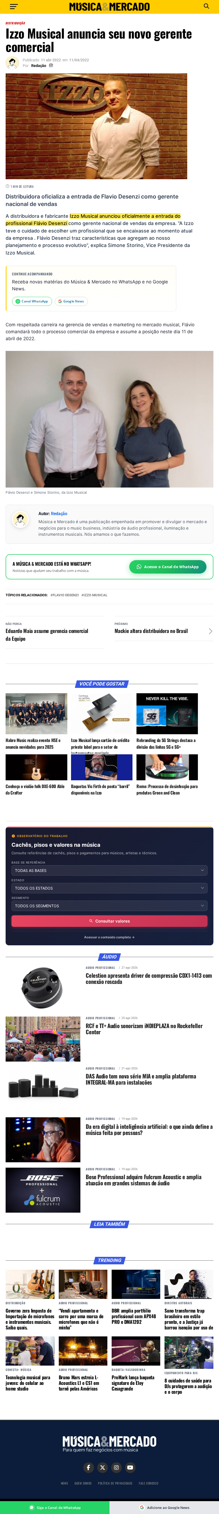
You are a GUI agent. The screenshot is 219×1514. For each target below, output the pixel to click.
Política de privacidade (115, 1483)
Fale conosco (148, 1483)
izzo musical (95, 595)
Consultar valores (112, 921)
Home (64, 1483)
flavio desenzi (66, 595)
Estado (17, 880)
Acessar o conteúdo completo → (109, 937)
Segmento (20, 898)
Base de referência (28, 862)
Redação (38, 65)
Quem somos (83, 1483)
